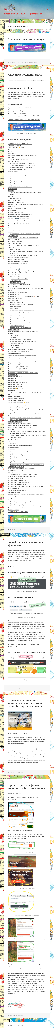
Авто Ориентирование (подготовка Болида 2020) (23, 155)
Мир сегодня (14, 308)
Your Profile (13, 173)
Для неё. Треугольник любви (18, 406)
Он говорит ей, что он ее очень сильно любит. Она (25, 414)
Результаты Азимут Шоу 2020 (19, 159)
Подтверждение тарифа (17, 181)
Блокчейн (11, 196)
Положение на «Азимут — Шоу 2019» (21, 167)
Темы (9, 441)
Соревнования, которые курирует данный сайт (22, 425)
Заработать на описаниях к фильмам (26, 544)
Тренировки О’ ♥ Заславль (16, 466)
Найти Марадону (13, 329)
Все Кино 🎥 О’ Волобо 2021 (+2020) (18, 224)
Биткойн (11, 190)
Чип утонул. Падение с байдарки (18, 508)
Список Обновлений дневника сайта (19, 427)
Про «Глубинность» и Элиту (18, 314)
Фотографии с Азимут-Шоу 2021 (17, 484)
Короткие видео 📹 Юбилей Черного (19, 269)
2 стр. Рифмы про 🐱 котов (16, 147)
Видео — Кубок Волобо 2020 (19, 279)
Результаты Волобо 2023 (15, 386)
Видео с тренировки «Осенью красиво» (20, 214)
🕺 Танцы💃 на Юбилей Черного (18, 511)
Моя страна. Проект (14, 300)
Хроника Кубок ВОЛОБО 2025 (17, 114)
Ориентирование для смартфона (18, 357)
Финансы (11, 472)
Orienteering (12, 153)
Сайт (9, 394)
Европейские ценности (15, 241)
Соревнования (14, 345)
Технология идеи (15, 347)
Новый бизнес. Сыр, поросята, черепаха (22, 310)
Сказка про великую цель (17, 324)
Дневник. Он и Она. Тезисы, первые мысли (23, 408)
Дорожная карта (13, 235)
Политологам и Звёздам (15, 365)
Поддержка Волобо (15, 280)
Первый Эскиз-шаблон (15, 359)
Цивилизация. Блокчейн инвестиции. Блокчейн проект (27, 506)
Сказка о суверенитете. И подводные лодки (23, 322)
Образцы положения (14, 353)
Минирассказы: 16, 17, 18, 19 (16, 294)
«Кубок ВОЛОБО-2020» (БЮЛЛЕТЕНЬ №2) (20, 143)
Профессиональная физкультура (18, 371)
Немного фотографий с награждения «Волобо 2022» (24, 331)
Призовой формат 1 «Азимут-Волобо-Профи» (23, 474)
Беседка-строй (12, 188)
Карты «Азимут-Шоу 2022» (16, 259)
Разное (12, 194)
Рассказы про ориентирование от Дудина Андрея (23, 372)
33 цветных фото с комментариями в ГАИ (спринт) (25, 233)
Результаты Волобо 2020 (17, 282)
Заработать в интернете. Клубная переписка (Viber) (23, 245)
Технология (11, 449)
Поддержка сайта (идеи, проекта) (18, 363)
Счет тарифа (13, 183)
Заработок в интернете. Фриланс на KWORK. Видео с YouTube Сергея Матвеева (26, 703)
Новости (10, 333)
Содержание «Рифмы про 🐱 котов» (19, 402)
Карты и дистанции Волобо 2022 (18, 261)
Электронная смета (15, 198)
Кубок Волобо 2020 (14, 275)
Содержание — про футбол (16, 400)
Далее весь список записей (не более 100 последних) (24, 119)
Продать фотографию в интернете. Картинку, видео (26, 786)
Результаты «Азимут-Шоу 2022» (17, 382)
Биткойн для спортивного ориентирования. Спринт (25, 192)
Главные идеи (12, 226)
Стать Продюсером (15, 457)
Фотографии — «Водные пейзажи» (18, 480)
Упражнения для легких (15, 470)
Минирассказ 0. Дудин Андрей (17, 292)
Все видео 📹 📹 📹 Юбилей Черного (19, 218)
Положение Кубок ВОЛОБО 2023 (18, 367)
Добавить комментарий (31, 62)
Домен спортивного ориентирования (21, 451)
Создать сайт (12, 416)
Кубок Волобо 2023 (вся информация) (19, 284)
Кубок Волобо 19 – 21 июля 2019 (17, 273)
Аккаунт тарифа (13, 171)
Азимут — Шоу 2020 (14, 157)
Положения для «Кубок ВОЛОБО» (18, 369)
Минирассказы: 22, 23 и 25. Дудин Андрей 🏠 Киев (23, 296)
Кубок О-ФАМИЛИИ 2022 (15, 286)
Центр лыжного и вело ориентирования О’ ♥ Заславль (24, 498)
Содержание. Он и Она (15, 404)
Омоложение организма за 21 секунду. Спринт (24, 255)
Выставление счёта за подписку (19, 175)
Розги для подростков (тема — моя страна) (22, 318)
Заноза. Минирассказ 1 (15, 243)
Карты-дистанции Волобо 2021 (17, 263)
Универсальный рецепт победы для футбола (21, 468)
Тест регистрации (13, 447)
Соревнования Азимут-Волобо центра (19, 423)
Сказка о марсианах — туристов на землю (22, 320)
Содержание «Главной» (17, 343)
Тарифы (12, 185)
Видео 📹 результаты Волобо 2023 (18, 216)
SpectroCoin (11, 985)
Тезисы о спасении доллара (26, 39)
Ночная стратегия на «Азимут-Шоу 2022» (20, 349)
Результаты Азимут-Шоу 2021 (17, 384)
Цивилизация (12, 500)
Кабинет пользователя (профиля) (18, 257)
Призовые (13, 337)
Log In (10, 149)
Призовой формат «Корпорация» (21, 339)
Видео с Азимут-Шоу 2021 (16, 212)
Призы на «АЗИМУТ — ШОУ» (18, 169)
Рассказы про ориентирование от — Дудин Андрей (25, 392)
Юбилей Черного (13, 510)
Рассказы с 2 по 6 (13, 374)
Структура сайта (13, 439)
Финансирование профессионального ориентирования (27, 463)
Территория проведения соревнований (20, 445)
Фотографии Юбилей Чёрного (17, 490)
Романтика (11, 390)
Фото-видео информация (15, 478)
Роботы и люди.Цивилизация (19, 316)
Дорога (10, 232)
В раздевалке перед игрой (16, 202)
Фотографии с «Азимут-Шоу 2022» (18, 482)
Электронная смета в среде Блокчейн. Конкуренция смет (27, 464)
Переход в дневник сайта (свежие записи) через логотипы (26, 361)
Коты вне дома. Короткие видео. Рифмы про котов (23, 271)
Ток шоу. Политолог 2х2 (17, 325)
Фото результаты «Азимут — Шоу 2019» (23, 165)
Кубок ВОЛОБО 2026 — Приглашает (23, 13)
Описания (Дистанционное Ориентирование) (22, 355)
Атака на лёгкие (15, 249)
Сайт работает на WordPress (15, 1025)
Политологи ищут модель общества (21, 312)
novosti (10, 151)
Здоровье (11, 247)
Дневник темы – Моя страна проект (20, 327)
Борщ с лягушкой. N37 (15, 200)
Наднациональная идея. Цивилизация (22, 504)
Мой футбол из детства (15, 298)
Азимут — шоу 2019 (14, 161)
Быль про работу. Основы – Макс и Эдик (22, 304)
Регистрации (12, 378)
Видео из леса (12, 210)
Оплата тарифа (14, 177)
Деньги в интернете (14, 228)
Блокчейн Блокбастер (16, 302)
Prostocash (30, 987)
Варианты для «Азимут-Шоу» (17, 208)
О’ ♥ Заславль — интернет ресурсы (18, 351)
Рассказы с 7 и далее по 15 (16, 376)
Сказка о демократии (14, 396)
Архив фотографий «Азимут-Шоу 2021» (20, 187)
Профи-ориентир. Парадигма (18, 455)
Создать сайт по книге (15, 421)
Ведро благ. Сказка (15, 306)
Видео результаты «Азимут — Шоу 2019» (22, 163)
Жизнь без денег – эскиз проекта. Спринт (22, 502)
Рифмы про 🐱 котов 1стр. (16, 388)
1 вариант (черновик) (14, 145)
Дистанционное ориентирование (18, 230)
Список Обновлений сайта (25, 74)
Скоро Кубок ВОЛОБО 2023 (16, 398)
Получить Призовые (16, 453)
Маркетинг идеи (15, 335)
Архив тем (13, 443)
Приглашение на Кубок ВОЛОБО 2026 (19, 108)
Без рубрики (20, 62)
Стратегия (11, 429)
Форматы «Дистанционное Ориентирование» (22, 476)
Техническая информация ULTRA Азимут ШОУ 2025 (23, 116)
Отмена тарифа (14, 179)
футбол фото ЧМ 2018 (14, 492)
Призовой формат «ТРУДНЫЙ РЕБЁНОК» (23, 341)
